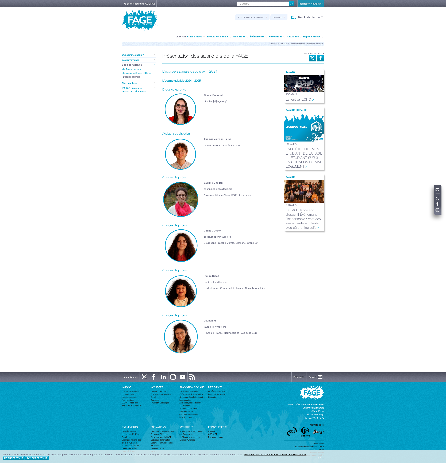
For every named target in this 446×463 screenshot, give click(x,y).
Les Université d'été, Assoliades (130, 435)
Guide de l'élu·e (157, 449)
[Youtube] (182, 377)
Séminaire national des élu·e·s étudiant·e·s (131, 441)
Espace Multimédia (187, 440)
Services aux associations (251, 17)
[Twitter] (438, 198)
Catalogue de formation (160, 440)
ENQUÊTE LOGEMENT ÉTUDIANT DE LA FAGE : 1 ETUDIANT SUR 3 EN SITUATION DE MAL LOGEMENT (304, 157)
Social (153, 397)
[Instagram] (438, 210)
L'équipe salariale (131, 77)
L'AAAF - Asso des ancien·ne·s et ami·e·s (133, 90)
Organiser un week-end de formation (162, 444)
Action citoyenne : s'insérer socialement (190, 404)
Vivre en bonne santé (188, 408)
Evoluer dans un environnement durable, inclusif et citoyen (189, 414)
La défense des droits (217, 391)
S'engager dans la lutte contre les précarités (192, 398)
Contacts (212, 397)
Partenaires (298, 377)
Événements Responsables (191, 394)
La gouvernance (130, 60)
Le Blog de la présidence (189, 437)
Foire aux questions (216, 394)
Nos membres (129, 83)
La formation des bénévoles (162, 431)
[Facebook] (438, 204)
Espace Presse (312, 36)
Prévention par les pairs (189, 391)
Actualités (293, 36)
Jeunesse (155, 400)
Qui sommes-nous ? (133, 55)
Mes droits (239, 36)
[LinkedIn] (163, 377)
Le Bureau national (132, 69)
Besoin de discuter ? (310, 17)
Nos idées (196, 36)
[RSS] (192, 377)
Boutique (277, 17)
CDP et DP (212, 434)
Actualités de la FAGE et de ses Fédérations (190, 432)
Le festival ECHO (298, 99)
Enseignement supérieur (161, 394)
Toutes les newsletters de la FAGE (309, 447)
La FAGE (181, 36)
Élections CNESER (159, 391)
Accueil (274, 44)
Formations (275, 36)
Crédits (321, 449)
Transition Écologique (160, 403)
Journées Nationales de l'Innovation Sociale (132, 447)
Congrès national (129, 431)
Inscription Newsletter (310, 3)
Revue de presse (215, 437)
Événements (257, 36)
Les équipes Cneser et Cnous (137, 73)
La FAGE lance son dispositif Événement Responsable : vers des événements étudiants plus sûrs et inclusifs (303, 218)
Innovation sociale (217, 36)
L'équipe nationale (297, 44)
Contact (211, 431)
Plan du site (319, 444)
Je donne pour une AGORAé (139, 3)
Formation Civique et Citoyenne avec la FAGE (161, 435)
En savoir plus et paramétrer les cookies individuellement (275, 454)
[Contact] (438, 190)
